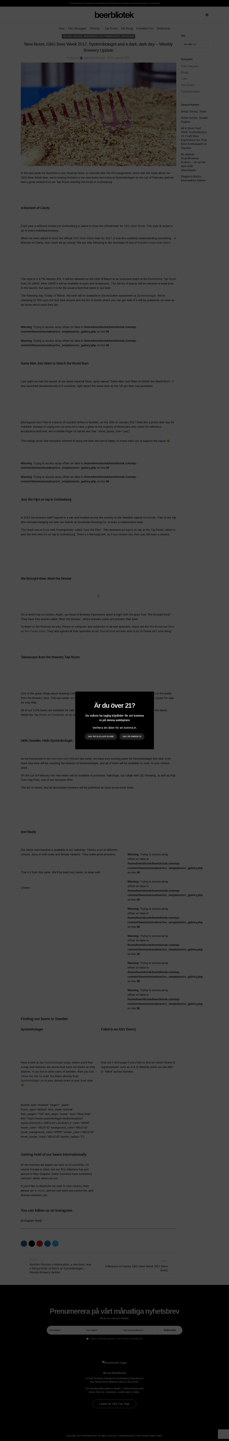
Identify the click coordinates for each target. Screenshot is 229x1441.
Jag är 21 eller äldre (101, 736)
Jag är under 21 (131, 736)
